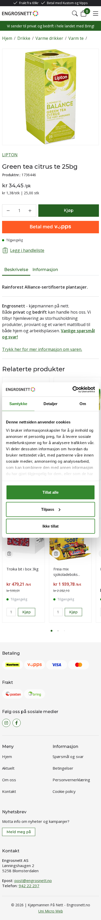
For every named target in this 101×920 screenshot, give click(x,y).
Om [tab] (83, 403)
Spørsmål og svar (68, 756)
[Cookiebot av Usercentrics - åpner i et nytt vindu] (72, 389)
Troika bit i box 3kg (22, 569)
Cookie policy (64, 791)
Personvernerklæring (71, 779)
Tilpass (47, 509)
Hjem (7, 38)
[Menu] (95, 13)
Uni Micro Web (50, 911)
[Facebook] (16, 723)
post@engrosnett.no (33, 880)
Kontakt (9, 791)
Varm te (76, 38)
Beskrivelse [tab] (16, 269)
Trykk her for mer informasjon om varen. (42, 349)
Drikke (23, 38)
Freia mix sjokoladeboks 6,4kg (65, 574)
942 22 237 (29, 885)
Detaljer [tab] (51, 403)
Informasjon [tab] (45, 269)
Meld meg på (18, 832)
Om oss (9, 779)
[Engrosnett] (20, 13)
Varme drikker (49, 38)
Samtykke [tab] (18, 403)
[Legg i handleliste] (9, 554)
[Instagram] (6, 723)
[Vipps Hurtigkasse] (50, 227)
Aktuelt (8, 768)
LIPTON (10, 155)
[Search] (75, 13)
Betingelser (63, 768)
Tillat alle (50, 492)
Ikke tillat (50, 526)
